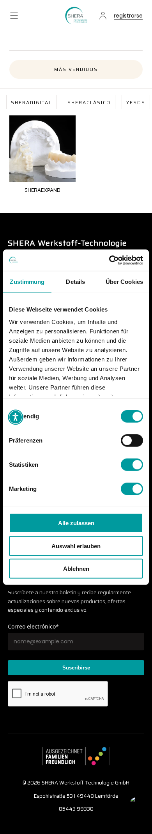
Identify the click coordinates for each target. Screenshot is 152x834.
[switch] (132, 440)
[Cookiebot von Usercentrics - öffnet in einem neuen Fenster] (109, 260)
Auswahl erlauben (76, 545)
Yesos (135, 102)
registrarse (128, 16)
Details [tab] (75, 281)
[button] (14, 15)
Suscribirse (76, 668)
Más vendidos (76, 69)
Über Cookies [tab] (124, 281)
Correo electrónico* (33, 626)
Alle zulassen (76, 523)
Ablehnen (76, 568)
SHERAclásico (89, 102)
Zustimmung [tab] (27, 281)
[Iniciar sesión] (103, 15)
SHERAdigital (31, 102)
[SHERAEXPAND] (42, 148)
